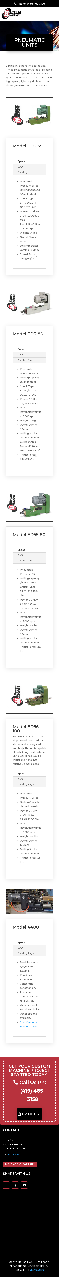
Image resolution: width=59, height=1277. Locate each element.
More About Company (20, 1164)
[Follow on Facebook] (6, 1185)
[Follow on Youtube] (24, 1185)
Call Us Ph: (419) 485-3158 (33, 1090)
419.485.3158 (13, 1154)
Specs (21, 161)
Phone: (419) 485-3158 (31, 3)
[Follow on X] (15, 1185)
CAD (20, 166)
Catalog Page (26, 360)
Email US (30, 1114)
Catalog (22, 172)
